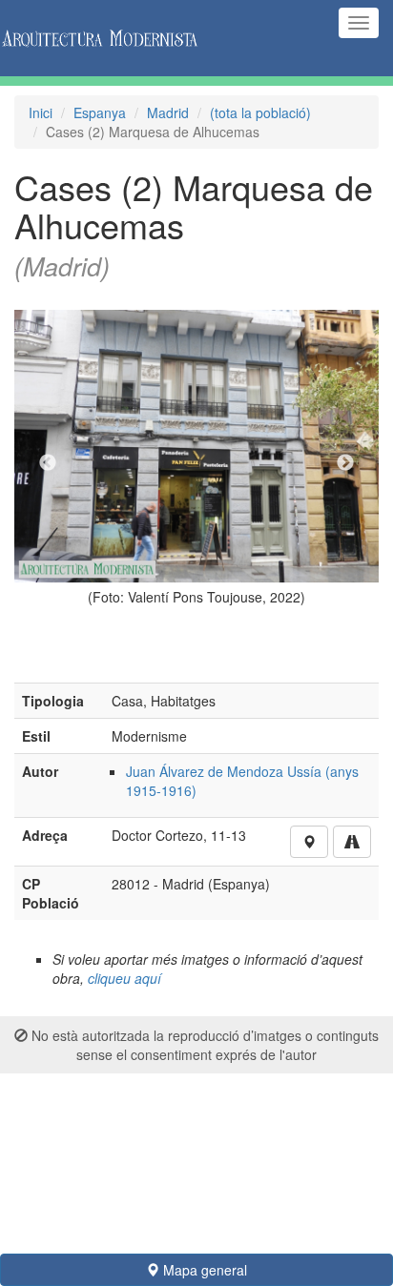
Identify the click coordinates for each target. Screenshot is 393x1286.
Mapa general (203, 1269)
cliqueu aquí (124, 978)
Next (345, 463)
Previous (47, 463)
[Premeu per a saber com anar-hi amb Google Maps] (352, 842)
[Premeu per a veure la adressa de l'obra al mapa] (309, 842)
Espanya (99, 112)
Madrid (168, 112)
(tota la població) (260, 112)
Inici (40, 112)
